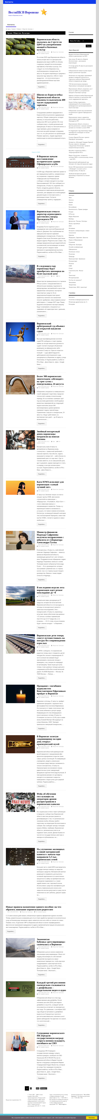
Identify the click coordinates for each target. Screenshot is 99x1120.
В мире (71, 212)
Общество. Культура (27, 29)
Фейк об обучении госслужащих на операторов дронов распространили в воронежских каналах (48, 799)
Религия (71, 263)
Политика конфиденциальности (79, 299)
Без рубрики (72, 207)
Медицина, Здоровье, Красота (78, 237)
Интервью (72, 228)
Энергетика (72, 285)
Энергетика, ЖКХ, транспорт (78, 287)
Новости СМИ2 (36, 152)
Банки (71, 204)
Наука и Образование (76, 240)
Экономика (72, 282)
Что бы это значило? (75, 280)
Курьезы (71, 235)
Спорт (71, 268)
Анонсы (71, 200)
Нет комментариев (43, 53)
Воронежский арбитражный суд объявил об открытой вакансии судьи (51, 327)
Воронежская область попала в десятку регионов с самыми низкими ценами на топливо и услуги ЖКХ (80, 125)
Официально (73, 249)
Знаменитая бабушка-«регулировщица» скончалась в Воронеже (51, 942)
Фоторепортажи (74, 277)
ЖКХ (70, 226)
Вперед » (44, 1088)
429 (37, 1088)
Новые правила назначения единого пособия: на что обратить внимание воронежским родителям (33, 908)
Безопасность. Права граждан (78, 209)
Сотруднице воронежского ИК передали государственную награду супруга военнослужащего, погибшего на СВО (51, 1038)
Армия (71, 202)
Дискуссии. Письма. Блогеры (78, 221)
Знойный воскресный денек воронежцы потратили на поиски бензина (48, 435)
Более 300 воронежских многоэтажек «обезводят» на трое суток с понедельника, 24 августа (50, 380)
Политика (72, 254)
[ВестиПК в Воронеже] (29, 19)
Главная (13, 29)
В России (71, 214)
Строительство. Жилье (76, 270)
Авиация (71, 195)
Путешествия (73, 261)
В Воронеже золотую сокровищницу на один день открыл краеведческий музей (49, 740)
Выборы (71, 219)
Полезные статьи (74, 252)
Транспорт (72, 275)
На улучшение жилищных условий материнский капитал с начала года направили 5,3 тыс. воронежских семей (50, 854)
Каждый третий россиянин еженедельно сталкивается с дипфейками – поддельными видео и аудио (51, 986)
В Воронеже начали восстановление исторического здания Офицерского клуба (48, 160)
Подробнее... (41, 86)
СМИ (70, 266)
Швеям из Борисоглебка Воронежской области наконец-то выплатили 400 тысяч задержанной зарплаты (51, 99)
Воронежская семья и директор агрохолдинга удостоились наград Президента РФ (49, 215)
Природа (71, 256)
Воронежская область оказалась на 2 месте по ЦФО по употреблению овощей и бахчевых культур (49, 44)
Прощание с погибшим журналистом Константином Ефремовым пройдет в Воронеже (51, 690)
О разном (72, 242)
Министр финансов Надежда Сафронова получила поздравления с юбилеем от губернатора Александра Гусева (50, 537)
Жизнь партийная (74, 223)
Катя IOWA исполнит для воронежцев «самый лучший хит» (50, 484)
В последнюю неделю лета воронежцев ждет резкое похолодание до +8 (50, 590)
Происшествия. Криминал (77, 259)
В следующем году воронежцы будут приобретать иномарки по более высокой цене (50, 270)
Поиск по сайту (75, 41)
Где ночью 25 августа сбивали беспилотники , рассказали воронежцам (78, 61)
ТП (70, 273)
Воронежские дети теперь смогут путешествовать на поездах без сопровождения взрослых (51, 639)
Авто (53, 276)
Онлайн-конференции (76, 247)
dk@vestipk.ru (62, 1104)
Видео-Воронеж (74, 216)
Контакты (9, 2)
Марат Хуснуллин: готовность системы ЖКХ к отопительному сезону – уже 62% (81, 157)
